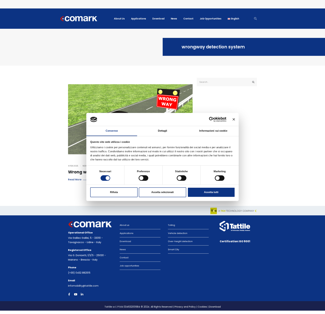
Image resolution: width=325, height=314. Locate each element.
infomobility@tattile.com (83, 285)
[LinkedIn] (82, 294)
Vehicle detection (177, 233)
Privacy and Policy (185, 306)
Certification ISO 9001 (235, 241)
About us (119, 18)
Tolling (171, 225)
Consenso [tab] (112, 130)
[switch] (143, 178)
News (174, 18)
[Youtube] (75, 294)
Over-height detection (180, 241)
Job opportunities (210, 18)
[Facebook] (69, 294)
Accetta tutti (211, 192)
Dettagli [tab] (162, 130)
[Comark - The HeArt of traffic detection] (83, 19)
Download (158, 18)
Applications (138, 18)
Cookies (202, 306)
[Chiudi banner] (234, 119)
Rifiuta (114, 192)
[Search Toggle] (255, 18)
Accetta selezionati (162, 192)
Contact (188, 18)
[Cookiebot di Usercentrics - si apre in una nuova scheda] (211, 119)
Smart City (173, 249)
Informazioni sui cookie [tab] (213, 130)
